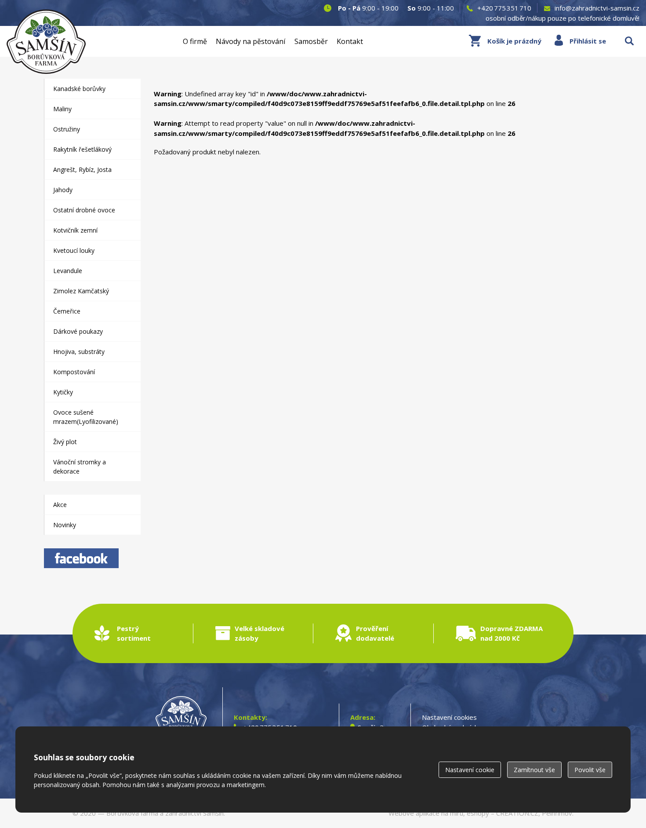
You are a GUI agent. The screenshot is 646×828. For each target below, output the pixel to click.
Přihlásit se (588, 40)
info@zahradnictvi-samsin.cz (597, 8)
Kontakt (350, 41)
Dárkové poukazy (78, 331)
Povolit (590, 770)
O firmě (195, 41)
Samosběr (311, 41)
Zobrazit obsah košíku (505, 41)
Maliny (62, 109)
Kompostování (74, 372)
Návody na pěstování (250, 41)
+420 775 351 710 (504, 8)
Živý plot (65, 442)
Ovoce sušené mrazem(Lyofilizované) (85, 417)
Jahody (63, 190)
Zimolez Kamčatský (81, 291)
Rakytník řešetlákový (82, 149)
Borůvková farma (132, 813)
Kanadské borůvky (79, 88)
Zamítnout (534, 770)
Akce (60, 504)
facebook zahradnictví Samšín (81, 558)
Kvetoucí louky (73, 250)
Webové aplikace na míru (425, 813)
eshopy (478, 813)
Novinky (64, 525)
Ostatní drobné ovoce (84, 210)
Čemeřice (66, 311)
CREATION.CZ (517, 813)
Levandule (67, 270)
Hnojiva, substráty (79, 351)
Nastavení (469, 770)
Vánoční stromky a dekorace (79, 466)
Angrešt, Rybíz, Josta (82, 169)
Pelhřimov (557, 813)
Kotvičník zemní (75, 230)
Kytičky (63, 392)
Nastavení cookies (449, 717)
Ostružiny (66, 129)
